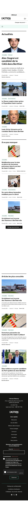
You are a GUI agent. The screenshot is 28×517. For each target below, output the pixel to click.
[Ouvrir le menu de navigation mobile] (25, 18)
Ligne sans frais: (14, 407)
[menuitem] (20, 22)
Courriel (14, 449)
